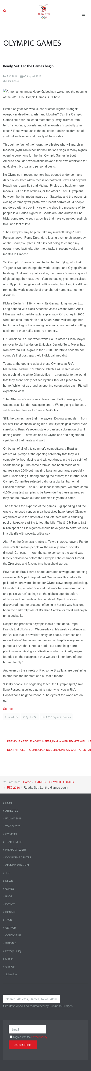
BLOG (8, 896)
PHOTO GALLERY (15, 849)
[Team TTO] (44, 11)
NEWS (9, 880)
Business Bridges (61, 1006)
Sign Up (10, 966)
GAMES (40, 782)
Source (8, 708)
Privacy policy (39, 1037)
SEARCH (10, 927)
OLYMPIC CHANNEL (17, 865)
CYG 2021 (11, 834)
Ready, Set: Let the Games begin (28, 66)
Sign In (9, 958)
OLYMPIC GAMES (61, 782)
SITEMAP (10, 943)
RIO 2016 (13, 787)
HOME (9, 802)
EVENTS (10, 904)
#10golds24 (30, 717)
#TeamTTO (11, 717)
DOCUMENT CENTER (18, 857)
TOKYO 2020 (12, 826)
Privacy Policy (13, 951)
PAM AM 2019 (13, 818)
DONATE (10, 912)
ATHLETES (11, 810)
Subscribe (11, 974)
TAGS (8, 919)
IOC (7, 873)
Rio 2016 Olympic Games (56, 717)
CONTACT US (13, 935)
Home (27, 782)
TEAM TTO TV (13, 841)
